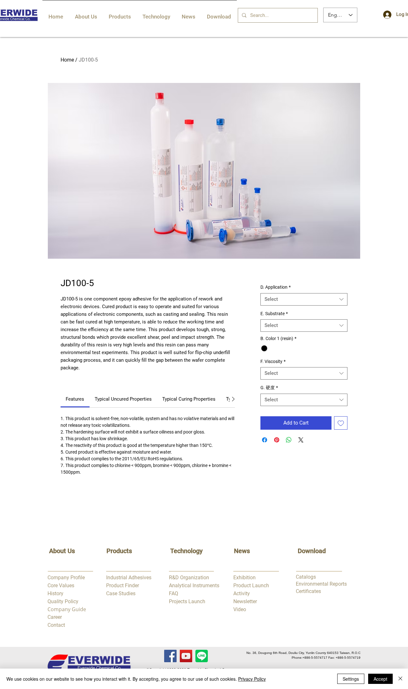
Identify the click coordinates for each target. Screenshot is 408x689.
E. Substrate (274, 313)
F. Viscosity (273, 361)
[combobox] (303, 299)
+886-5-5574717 (314, 657)
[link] (75, 399)
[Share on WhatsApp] (289, 440)
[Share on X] (301, 440)
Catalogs (306, 577)
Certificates (308, 591)
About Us (62, 551)
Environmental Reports (321, 584)
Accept (380, 679)
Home (67, 60)
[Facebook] (170, 656)
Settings (351, 679)
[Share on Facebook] (264, 440)
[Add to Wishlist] (340, 423)
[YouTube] (186, 656)
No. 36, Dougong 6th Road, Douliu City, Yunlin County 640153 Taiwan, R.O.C (303, 653)
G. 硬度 (269, 387)
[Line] (201, 656)
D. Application (275, 287)
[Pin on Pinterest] (276, 440)
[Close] (400, 679)
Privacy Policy (252, 679)
